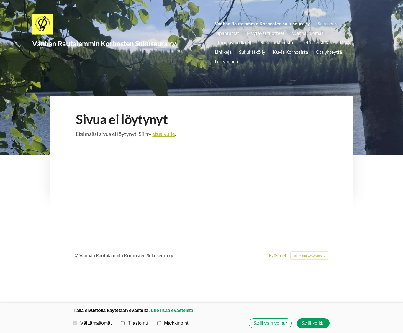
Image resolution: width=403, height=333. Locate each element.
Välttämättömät (96, 323)
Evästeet (277, 255)
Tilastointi (138, 323)
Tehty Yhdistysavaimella (309, 255)
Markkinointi (176, 323)
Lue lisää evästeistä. (172, 310)
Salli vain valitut (270, 323)
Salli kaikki (313, 323)
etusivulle (163, 134)
